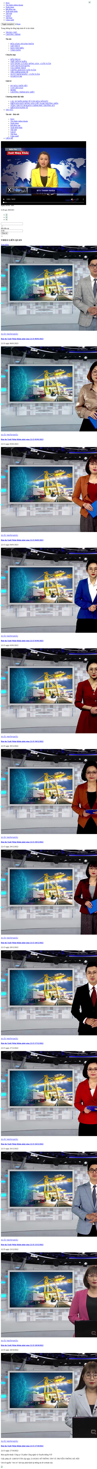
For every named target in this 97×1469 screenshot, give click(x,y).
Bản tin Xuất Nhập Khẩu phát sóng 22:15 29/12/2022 (22, 842)
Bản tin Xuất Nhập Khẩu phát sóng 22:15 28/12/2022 (22, 943)
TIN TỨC (9, 110)
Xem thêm (5, 245)
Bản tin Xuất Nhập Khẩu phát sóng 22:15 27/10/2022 (22, 1446)
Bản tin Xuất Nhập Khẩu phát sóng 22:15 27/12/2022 (22, 1043)
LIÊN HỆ (9, 138)
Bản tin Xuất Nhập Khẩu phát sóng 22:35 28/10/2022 (22, 1345)
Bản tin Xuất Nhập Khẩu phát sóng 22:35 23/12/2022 (22, 1245)
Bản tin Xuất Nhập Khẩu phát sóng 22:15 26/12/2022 (22, 1144)
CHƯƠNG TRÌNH (13, 34)
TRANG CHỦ (11, 32)
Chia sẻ (4, 233)
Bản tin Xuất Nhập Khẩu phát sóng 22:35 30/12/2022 (22, 741)
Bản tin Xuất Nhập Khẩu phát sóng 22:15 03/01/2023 (22, 641)
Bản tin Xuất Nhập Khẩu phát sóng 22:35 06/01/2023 (22, 339)
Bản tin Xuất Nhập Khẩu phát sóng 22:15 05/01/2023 (22, 439)
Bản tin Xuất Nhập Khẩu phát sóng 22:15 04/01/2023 (22, 540)
